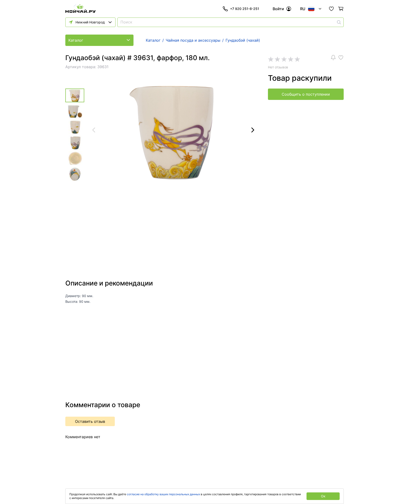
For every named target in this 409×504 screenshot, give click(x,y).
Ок (323, 496)
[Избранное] (331, 9)
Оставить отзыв (90, 421)
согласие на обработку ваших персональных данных (163, 494)
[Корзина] (341, 9)
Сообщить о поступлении (306, 94)
